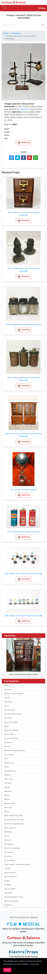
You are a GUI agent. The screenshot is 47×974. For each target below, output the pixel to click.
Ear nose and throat (11, 738)
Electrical (7, 746)
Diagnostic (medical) (11, 730)
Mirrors (6, 811)
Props (41, 8)
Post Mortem (8, 852)
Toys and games (10, 889)
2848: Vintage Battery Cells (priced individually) (23, 324)
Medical (6, 799)
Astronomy (8, 689)
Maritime (7, 795)
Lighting (7, 787)
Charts (6, 706)
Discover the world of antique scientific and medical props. (23, 944)
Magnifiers (7, 791)
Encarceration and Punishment (14, 750)
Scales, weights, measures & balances (17, 864)
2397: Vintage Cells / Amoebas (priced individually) (23, 574)
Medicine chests (9, 803)
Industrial (7, 775)
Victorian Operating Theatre (14, 897)
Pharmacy (7, 840)
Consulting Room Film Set (13, 714)
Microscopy (8, 807)
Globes (6, 767)
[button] (23, 220)
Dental (6, 726)
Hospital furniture (10, 771)
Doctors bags (9, 734)
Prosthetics (8, 856)
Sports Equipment (10, 876)
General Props (9, 763)
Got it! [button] (7, 970)
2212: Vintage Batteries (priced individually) (23, 532)
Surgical (7, 881)
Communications (10, 710)
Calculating (8, 702)
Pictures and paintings (12, 848)
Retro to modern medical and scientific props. (23, 930)
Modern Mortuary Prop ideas (14, 820)
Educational (8, 742)
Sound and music (10, 872)
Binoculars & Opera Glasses (13, 693)
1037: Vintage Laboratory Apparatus (23, 489)
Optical (6, 836)
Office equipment (10, 828)
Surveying (7, 885)
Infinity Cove (8, 779)
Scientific (7, 868)
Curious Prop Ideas (10, 722)
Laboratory (16, 33)
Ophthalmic (8, 832)
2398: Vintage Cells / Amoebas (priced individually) (23, 616)
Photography (8, 844)
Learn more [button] (34, 964)
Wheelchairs (8, 905)
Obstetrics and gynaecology (14, 824)
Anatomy (7, 685)
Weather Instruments (11, 901)
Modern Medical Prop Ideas (13, 815)
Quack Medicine (9, 860)
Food (6, 758)
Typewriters (8, 893)
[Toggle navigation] (5, 8)
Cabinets (7, 698)
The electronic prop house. (23, 956)
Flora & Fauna (9, 754)
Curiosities (8, 718)
